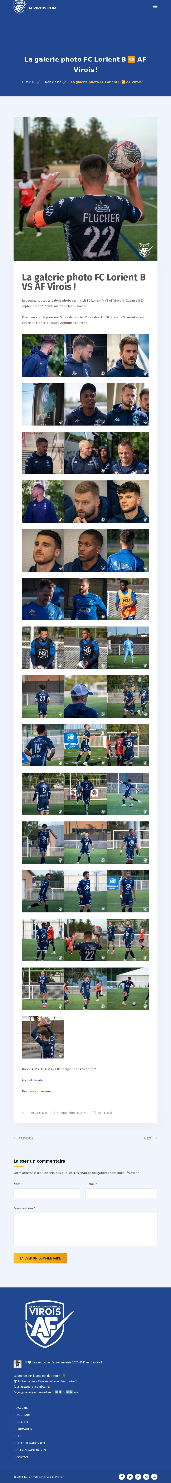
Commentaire (24, 1208)
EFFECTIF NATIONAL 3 (30, 1443)
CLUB (19, 1436)
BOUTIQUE (23, 1415)
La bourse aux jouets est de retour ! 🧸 (40, 1376)
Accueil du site (32, 1080)
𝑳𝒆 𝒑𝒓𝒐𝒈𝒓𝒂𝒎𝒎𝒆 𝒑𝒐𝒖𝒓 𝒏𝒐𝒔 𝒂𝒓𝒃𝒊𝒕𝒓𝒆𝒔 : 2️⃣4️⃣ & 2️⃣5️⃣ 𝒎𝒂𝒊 (46, 1392)
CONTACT (22, 1457)
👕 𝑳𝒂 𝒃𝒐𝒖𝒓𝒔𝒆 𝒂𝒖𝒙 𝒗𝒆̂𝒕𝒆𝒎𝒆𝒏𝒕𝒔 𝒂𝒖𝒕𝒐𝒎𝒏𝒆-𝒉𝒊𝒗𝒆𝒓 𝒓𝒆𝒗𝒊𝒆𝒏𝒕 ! (45, 1381)
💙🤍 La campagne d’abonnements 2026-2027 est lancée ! (63, 1362)
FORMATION (24, 1429)
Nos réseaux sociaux (37, 1091)
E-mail (91, 1184)
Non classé (105, 1113)
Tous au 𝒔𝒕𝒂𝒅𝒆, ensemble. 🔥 (32, 1386)
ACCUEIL (22, 1408)
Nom (18, 1184)
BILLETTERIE (24, 1422)
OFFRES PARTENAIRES (31, 1450)
